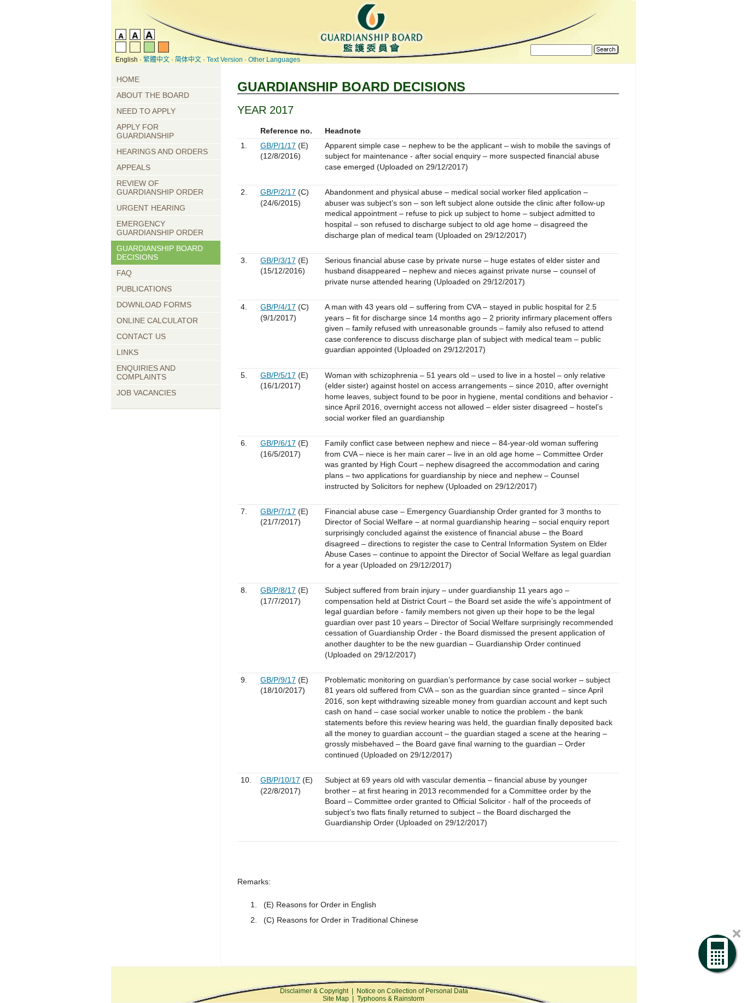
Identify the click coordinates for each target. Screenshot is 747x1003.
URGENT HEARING (150, 207)
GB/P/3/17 (278, 260)
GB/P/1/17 (278, 145)
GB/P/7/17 (278, 511)
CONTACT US (141, 336)
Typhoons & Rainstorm (390, 998)
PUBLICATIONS (144, 288)
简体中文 (188, 59)
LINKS (127, 352)
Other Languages (274, 59)
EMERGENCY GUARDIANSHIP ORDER (159, 228)
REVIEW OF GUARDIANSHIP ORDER (159, 187)
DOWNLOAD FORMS (153, 304)
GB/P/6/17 (278, 443)
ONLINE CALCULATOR (157, 320)
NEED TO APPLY (146, 111)
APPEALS (133, 167)
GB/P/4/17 (278, 306)
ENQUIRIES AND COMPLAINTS (146, 372)
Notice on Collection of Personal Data (412, 991)
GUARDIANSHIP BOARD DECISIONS (159, 252)
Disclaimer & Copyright (314, 991)
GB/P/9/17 (278, 679)
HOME (127, 79)
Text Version (225, 59)
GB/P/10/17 (280, 779)
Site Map (336, 998)
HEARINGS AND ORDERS (162, 151)
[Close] (737, 933)
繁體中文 (156, 59)
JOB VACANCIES (146, 392)
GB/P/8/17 (278, 590)
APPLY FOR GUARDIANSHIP (145, 131)
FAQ (124, 273)
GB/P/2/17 (278, 192)
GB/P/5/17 (278, 375)
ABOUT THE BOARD (152, 95)
